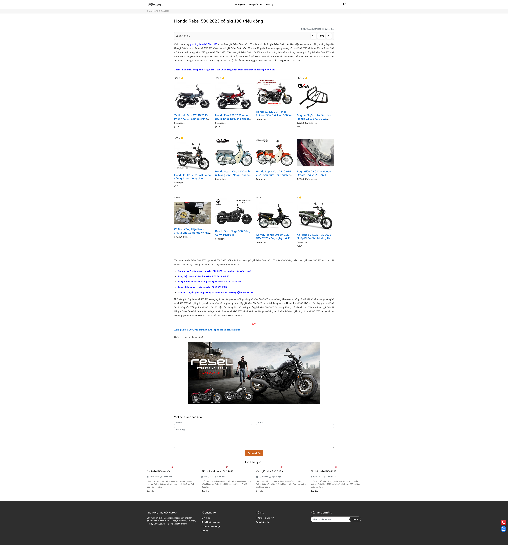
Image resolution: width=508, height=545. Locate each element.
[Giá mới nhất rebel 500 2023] (226, 467)
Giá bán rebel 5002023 (323, 471)
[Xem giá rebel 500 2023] (281, 467)
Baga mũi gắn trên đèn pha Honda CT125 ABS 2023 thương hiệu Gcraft (314, 119)
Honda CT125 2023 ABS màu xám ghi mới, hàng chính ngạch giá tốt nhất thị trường (192, 178)
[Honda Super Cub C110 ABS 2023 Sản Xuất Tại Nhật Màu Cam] (274, 152)
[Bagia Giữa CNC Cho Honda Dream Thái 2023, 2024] (315, 152)
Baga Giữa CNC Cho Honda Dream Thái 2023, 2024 (314, 173)
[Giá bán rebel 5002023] (336, 467)
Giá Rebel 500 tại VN (158, 471)
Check (355, 519)
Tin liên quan (254, 462)
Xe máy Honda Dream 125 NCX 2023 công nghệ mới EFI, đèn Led (274, 238)
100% (321, 36)
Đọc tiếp (150, 491)
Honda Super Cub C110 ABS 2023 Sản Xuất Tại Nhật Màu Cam (274, 175)
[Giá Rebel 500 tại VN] (172, 467)
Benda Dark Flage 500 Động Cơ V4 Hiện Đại (232, 232)
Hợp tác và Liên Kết (265, 518)
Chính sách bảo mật (210, 526)
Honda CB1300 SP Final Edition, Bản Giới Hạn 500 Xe (274, 113)
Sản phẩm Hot (262, 522)
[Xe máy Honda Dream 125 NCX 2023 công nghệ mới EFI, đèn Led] (274, 216)
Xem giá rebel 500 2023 (269, 471)
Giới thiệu (205, 518)
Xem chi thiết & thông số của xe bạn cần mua (207, 329)
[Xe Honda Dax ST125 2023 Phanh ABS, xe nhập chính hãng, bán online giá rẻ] (192, 96)
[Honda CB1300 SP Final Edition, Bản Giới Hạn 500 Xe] (274, 93)
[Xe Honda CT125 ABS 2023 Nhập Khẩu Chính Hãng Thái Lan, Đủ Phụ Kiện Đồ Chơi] (315, 216)
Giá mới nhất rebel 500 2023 (217, 471)
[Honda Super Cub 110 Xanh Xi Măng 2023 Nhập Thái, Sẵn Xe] (233, 152)
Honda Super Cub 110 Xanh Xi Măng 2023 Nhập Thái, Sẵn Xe (233, 175)
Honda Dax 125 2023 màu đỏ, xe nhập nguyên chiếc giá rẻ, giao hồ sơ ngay (233, 119)
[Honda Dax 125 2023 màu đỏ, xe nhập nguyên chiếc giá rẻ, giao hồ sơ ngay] (233, 96)
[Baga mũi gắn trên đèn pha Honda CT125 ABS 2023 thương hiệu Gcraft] (315, 96)
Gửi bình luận (254, 453)
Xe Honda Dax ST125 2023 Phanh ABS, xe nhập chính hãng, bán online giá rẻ (191, 119)
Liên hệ (204, 530)
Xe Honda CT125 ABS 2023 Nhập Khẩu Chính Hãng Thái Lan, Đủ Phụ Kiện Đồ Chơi (314, 238)
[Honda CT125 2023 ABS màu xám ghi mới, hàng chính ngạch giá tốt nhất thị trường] (192, 156)
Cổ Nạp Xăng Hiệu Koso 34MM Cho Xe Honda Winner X (192, 232)
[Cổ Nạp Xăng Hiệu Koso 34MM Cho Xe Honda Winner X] (192, 213)
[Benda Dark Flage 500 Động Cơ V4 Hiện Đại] (233, 212)
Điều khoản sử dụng (210, 522)
